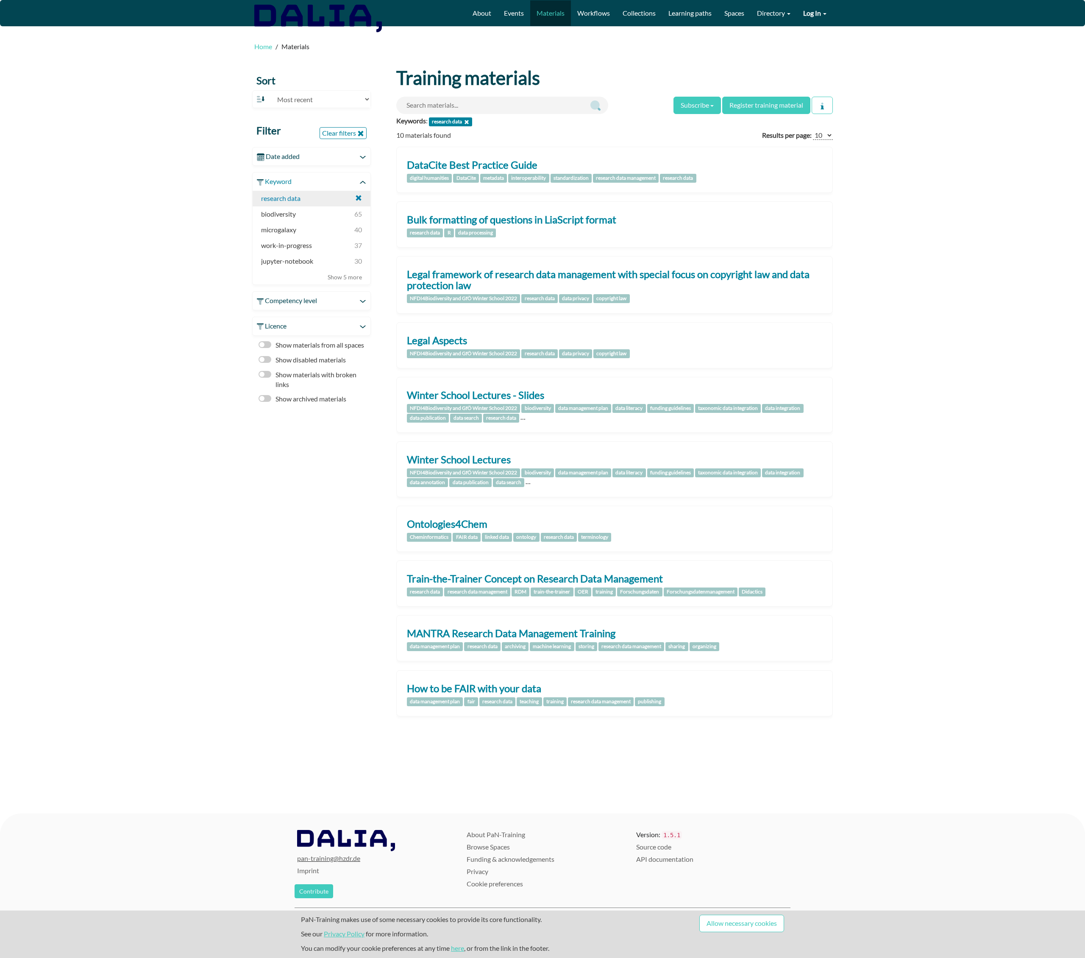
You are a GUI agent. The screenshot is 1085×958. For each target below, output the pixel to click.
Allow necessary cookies (742, 923)
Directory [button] (771, 13)
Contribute (313, 891)
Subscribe (695, 105)
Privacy (477, 871)
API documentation (664, 859)
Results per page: (787, 135)
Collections (639, 13)
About (482, 13)
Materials (551, 13)
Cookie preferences (495, 884)
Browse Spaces (488, 847)
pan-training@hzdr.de (328, 858)
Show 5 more (345, 277)
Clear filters (339, 133)
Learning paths (690, 13)
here (457, 948)
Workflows (593, 13)
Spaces (734, 13)
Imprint (308, 870)
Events (514, 13)
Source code (653, 847)
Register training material (766, 105)
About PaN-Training (496, 834)
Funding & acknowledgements (510, 859)
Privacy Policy (344, 934)
